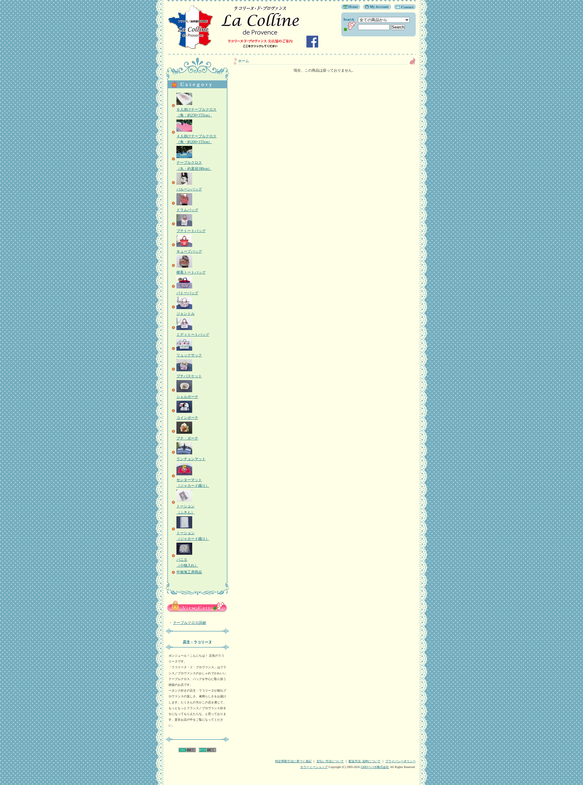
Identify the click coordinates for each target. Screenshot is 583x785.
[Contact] (403, 8)
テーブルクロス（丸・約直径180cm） (194, 165)
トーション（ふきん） (185, 509)
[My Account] (375, 8)
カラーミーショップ (314, 767)
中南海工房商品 (189, 572)
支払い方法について (330, 761)
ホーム (243, 61)
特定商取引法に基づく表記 (293, 761)
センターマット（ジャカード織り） (192, 483)
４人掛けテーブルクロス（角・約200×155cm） (196, 139)
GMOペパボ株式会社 (375, 767)
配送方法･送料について (364, 761)
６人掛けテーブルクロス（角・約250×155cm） (196, 112)
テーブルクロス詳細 (189, 623)
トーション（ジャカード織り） (192, 536)
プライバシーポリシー (400, 761)
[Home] (350, 8)
